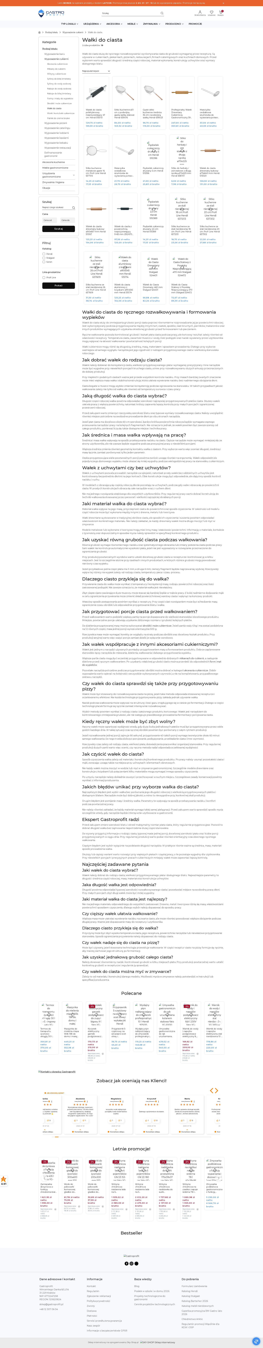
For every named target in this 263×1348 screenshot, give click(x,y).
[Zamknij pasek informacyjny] (223, 3)
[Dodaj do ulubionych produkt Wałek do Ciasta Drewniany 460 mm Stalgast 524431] (161, 256)
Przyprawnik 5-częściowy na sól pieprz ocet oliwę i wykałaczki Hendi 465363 (95, 1033)
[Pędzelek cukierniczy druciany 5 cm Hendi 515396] (155, 163)
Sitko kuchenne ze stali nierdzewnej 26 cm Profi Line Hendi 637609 (96, 288)
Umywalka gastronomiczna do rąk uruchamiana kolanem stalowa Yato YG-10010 (143, 1033)
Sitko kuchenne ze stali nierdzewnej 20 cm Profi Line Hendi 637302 (210, 230)
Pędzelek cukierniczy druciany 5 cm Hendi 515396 (153, 171)
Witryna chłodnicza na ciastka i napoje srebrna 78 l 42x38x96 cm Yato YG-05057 (166, 1188)
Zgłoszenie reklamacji (99, 1296)
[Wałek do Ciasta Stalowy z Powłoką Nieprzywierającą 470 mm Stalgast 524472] (183, 279)
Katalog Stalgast (191, 1296)
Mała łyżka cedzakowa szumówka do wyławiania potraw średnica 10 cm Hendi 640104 (123, 172)
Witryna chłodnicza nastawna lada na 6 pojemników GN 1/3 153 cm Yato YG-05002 (96, 1188)
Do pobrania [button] (190, 1279)
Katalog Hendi (190, 1291)
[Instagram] (131, 1263)
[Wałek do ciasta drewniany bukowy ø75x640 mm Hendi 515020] (212, 163)
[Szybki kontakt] (256, 1341)
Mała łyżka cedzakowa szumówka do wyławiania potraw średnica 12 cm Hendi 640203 (209, 114)
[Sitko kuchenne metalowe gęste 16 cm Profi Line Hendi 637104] (98, 163)
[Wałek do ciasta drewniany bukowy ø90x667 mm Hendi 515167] (98, 221)
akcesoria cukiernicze (196, 670)
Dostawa (91, 1311)
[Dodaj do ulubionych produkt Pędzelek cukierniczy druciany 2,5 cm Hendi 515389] (161, 198)
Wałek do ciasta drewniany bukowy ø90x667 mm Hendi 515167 (96, 230)
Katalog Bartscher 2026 (195, 1301)
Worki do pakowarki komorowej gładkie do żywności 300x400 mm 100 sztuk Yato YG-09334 (47, 1188)
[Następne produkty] (218, 1021)
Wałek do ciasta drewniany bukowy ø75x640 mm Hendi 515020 (209, 172)
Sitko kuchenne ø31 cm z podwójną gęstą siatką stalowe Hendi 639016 (124, 114)
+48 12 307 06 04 (48, 1309)
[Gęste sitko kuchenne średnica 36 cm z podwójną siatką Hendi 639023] (155, 104)
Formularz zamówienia (194, 1286)
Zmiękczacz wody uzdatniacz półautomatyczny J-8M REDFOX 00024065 (214, 1188)
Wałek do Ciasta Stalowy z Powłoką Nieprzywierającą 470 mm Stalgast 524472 (181, 288)
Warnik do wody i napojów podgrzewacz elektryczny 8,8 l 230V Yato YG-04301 (167, 1033)
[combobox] (96, 71)
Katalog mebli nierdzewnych (198, 1306)
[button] (70, 24)
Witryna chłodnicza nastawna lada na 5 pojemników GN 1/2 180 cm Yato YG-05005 (120, 1188)
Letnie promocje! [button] (131, 1148)
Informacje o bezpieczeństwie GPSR (107, 1330)
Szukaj (58, 229)
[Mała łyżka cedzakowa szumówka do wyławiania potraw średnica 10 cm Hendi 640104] (126, 163)
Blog (137, 1286)
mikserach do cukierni (191, 658)
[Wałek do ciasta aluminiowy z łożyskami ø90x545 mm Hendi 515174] (126, 279)
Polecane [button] (131, 993)
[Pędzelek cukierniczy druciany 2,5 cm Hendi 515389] (155, 221)
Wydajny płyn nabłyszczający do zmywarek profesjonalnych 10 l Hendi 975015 (119, 1033)
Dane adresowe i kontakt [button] (57, 1279)
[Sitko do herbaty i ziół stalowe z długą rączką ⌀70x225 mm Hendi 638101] (183, 163)
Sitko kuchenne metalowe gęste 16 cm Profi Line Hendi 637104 (96, 172)
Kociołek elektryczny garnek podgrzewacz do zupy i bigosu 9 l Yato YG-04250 (72, 1033)
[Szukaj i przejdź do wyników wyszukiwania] (162, 13)
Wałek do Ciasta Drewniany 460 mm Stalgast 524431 (153, 287)
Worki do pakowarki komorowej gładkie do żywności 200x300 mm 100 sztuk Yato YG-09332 (71, 1188)
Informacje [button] (94, 1279)
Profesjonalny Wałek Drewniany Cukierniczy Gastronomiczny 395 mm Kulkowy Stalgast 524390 (181, 114)
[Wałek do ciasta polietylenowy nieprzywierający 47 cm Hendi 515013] (98, 104)
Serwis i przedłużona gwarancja (104, 1320)
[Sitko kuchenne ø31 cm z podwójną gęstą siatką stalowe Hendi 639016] (126, 104)
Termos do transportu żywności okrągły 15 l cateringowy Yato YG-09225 (213, 1033)
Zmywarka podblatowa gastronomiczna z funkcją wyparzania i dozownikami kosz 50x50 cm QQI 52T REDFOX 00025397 (191, 1188)
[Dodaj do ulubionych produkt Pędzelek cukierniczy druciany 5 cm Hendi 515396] (161, 140)
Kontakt (91, 1286)
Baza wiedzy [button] (143, 1279)
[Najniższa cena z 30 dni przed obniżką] (79, 1053)
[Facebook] (126, 1263)
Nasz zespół (93, 1325)
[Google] (136, 1263)
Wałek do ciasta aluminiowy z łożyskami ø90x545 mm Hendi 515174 (123, 288)
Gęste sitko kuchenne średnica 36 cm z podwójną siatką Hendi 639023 (153, 114)
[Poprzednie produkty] (44, 1021)
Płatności (92, 1316)
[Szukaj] (73, 208)
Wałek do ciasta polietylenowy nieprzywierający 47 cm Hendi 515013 (95, 114)
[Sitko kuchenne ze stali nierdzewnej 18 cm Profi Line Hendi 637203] (183, 221)
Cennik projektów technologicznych (154, 1304)
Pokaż (59, 285)
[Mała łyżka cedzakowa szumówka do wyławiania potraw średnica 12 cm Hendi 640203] (212, 104)
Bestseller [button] (131, 1233)
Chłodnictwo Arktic (192, 1319)
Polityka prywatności (98, 1301)
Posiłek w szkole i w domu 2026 (151, 1291)
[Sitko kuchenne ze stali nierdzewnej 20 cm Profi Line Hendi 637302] (212, 221)
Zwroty (91, 1306)
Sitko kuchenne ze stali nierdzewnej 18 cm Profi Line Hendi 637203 (181, 230)
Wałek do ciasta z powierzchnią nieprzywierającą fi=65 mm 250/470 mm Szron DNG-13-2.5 (124, 230)
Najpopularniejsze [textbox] (90, 71)
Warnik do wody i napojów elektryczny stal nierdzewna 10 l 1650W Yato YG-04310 (190, 1033)
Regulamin (93, 1291)
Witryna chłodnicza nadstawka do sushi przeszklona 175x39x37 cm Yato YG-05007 (142, 1188)
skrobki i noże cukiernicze (157, 625)
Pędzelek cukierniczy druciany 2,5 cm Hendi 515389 (153, 229)
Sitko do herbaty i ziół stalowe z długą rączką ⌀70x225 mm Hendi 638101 (181, 172)
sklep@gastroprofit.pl (51, 1304)
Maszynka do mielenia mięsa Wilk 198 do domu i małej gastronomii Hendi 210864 (47, 1033)
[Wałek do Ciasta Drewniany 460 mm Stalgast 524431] (155, 279)
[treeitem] (58, 49)
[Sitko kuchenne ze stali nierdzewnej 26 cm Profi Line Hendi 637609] (98, 279)
